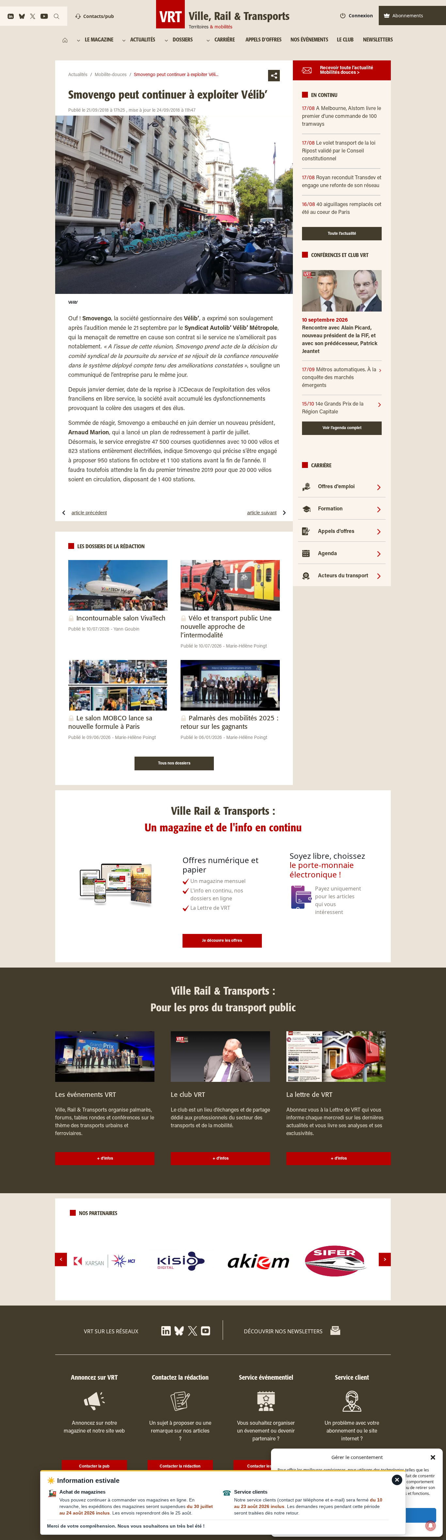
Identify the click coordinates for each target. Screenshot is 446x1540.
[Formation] (379, 509)
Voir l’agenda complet (342, 428)
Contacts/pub (98, 16)
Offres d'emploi (336, 486)
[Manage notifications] (430, 1525)
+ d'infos (105, 1159)
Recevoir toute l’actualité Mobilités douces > (346, 70)
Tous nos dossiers (174, 763)
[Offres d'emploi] (379, 487)
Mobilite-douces (111, 75)
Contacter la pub (94, 1466)
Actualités (78, 75)
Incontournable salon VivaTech (121, 618)
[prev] (61, 1259)
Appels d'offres (336, 531)
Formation (330, 509)
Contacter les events (266, 1466)
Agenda (327, 553)
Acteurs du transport (343, 576)
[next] (385, 1259)
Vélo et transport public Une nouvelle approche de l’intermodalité (226, 627)
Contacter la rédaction (180, 1466)
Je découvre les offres (222, 941)
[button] (433, 1457)
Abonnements (407, 15)
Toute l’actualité (342, 234)
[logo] (104, 1261)
